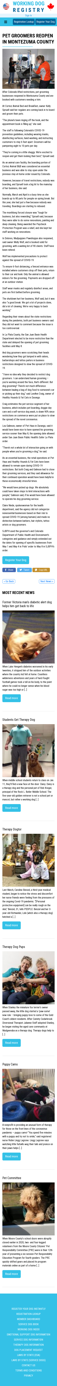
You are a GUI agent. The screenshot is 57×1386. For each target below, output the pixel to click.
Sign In (28, 15)
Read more (11, 698)
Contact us (28, 1365)
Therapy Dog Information (28, 1344)
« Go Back (9, 581)
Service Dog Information (28, 1339)
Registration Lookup (24, 21)
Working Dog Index (29, 1329)
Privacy (28, 1375)
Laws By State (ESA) (28, 1355)
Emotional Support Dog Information (28, 1334)
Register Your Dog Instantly (29, 1308)
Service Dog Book (28, 1324)
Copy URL (42, 570)
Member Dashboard (28, 1319)
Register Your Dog (45, 21)
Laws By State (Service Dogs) (28, 1360)
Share (10, 570)
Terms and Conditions (28, 1370)
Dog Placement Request (28, 1349)
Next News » (46, 581)
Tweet (26, 570)
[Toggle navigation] (5, 21)
